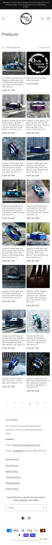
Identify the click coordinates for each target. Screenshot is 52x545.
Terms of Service (13, 477)
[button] (3, 19)
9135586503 (18, 450)
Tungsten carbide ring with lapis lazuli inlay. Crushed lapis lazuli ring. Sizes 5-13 (12, 380)
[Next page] (45, 403)
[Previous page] (7, 403)
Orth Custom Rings (22, 540)
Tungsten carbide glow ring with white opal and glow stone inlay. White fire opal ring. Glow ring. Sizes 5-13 (12, 294)
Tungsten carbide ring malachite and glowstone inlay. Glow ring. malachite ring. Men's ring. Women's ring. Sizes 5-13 (36, 340)
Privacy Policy (12, 488)
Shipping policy (13, 482)
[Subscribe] (43, 507)
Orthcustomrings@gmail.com (26, 445)
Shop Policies (12, 465)
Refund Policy (12, 471)
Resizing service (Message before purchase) (36, 79)
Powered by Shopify (34, 540)
